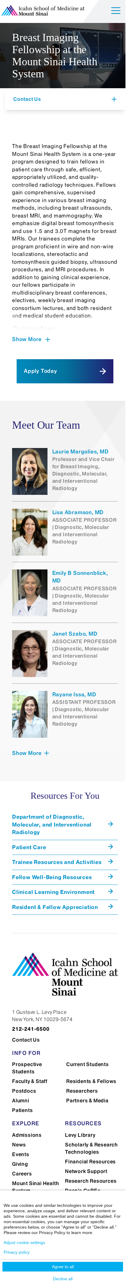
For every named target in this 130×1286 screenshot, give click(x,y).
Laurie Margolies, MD (80, 451)
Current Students (87, 1064)
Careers (22, 1174)
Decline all (63, 1278)
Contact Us (26, 1040)
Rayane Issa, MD (74, 694)
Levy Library (80, 1135)
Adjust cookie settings (24, 1242)
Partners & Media (87, 1100)
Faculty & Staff (29, 1081)
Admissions (27, 1135)
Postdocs (24, 1091)
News (19, 1145)
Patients (22, 1110)
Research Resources (90, 1181)
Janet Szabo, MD (74, 633)
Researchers (82, 1091)
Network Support (86, 1171)
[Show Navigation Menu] (116, 11)
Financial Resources (90, 1162)
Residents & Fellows (91, 1081)
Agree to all (63, 1266)
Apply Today (40, 371)
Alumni (20, 1100)
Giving (20, 1164)
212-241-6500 (31, 1029)
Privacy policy (17, 1252)
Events (20, 1154)
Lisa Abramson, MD (78, 512)
